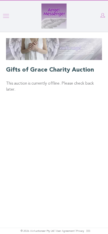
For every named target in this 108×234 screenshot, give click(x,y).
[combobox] (88, 230)
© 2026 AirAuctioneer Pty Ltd (37, 231)
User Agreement (65, 231)
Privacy (80, 231)
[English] (88, 231)
